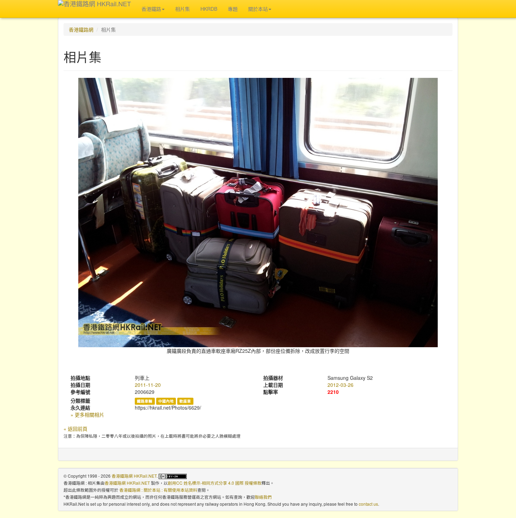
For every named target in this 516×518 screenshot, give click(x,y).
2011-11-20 (148, 384)
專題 (233, 8)
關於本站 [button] (258, 8)
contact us (368, 504)
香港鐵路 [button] (151, 8)
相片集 (182, 8)
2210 (333, 391)
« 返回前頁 (75, 428)
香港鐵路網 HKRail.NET (134, 476)
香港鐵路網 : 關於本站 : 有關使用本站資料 (158, 490)
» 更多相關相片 (87, 414)
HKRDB (208, 8)
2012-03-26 (340, 384)
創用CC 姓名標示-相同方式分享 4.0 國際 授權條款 (215, 483)
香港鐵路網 (81, 29)
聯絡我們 (263, 497)
